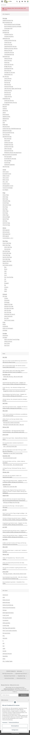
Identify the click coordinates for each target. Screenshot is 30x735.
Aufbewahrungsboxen (9, 164)
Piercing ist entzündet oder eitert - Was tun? (13, 424)
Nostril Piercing (8, 60)
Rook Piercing (7, 92)
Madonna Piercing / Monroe (10, 48)
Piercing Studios (6, 633)
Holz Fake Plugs (6, 251)
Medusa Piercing (8, 50)
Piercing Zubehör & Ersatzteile (10, 154)
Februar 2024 (6, 427)
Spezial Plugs (6, 218)
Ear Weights (5, 189)
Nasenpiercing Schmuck (9, 676)
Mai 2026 (5, 357)
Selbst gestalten (6, 623)
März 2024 (5, 410)
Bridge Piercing (7, 66)
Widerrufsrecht (6, 600)
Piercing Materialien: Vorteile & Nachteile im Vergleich (13, 443)
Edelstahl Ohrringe (8, 306)
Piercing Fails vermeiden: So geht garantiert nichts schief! (14, 568)
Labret (4, 112)
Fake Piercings (6, 166)
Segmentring (6, 118)
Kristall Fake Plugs (7, 253)
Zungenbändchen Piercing (10, 102)
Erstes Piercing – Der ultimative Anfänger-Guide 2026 (14, 388)
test (3, 646)
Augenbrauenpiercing (8, 20)
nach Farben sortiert (7, 265)
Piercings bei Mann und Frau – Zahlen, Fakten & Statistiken (14, 462)
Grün (5, 275)
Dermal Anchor (6, 126)
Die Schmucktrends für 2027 (9, 457)
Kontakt (4, 651)
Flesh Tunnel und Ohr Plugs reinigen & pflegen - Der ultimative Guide (15, 514)
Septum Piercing (8, 58)
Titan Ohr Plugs (6, 224)
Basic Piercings (7, 138)
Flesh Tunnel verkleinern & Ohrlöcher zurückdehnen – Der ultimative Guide (15, 415)
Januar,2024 (5, 434)
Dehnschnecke (6, 232)
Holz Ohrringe (7, 310)
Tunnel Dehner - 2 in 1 (8, 238)
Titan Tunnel (6, 177)
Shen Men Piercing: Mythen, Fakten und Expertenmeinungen (12, 476)
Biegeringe (5, 124)
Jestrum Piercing (8, 44)
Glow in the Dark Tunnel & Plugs (11, 339)
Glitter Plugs (5, 210)
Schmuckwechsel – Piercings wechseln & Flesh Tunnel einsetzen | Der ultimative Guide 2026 (13, 431)
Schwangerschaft (8, 28)
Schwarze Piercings (8, 146)
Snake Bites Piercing (9, 52)
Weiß (5, 291)
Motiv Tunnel (6, 179)
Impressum (4, 722)
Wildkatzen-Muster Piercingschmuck (12, 152)
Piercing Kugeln (8, 156)
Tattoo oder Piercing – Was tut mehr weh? (13, 376)
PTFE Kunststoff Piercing (8, 132)
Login (4, 648)
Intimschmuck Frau (21, 678)
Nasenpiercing (6, 56)
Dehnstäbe (19, 671)
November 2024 (6, 374)
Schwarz (6, 287)
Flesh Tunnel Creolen (9, 320)
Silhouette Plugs (6, 200)
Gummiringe (7, 162)
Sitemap (4, 610)
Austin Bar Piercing (8, 64)
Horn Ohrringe (7, 312)
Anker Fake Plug (8, 247)
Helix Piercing (7, 84)
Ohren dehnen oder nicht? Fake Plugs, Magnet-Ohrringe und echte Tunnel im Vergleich (14, 371)
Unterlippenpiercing (9, 54)
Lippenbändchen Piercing (10, 46)
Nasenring (6, 62)
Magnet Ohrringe (8, 304)
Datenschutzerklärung (14, 722)
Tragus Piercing (8, 96)
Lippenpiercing (6, 38)
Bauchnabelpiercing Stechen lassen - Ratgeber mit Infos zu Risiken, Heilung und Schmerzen (14, 395)
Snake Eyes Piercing (9, 100)
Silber (5, 289)
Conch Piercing (7, 78)
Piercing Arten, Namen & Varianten (11, 422)
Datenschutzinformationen (9, 607)
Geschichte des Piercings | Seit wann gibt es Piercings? (13, 506)
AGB (4, 597)
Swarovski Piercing (8, 150)
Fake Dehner (6, 263)
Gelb (5, 271)
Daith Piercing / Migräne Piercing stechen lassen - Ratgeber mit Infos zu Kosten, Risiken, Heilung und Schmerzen (14, 491)
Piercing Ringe (6, 104)
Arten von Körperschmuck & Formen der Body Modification (13, 563)
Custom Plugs (6, 625)
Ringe (4, 322)
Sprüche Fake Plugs (7, 257)
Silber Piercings (8, 148)
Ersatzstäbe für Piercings (10, 158)
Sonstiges (5, 337)
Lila (5, 279)
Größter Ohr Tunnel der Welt (10, 486)
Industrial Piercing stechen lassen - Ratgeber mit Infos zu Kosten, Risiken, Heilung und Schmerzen (14, 383)
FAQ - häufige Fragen (7, 661)
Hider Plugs (5, 196)
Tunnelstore (5, 620)
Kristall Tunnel (6, 183)
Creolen (6, 298)
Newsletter (5, 656)
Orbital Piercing (8, 90)
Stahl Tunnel (6, 171)
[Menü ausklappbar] (2, 1)
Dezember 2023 (6, 455)
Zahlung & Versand (7, 653)
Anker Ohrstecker (8, 316)
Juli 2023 (5, 509)
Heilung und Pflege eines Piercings (11, 502)
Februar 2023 (6, 554)
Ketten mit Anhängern (8, 328)
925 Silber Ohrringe (9, 308)
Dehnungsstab (6, 230)
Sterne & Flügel (6, 216)
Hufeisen (5, 108)
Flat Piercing (7, 82)
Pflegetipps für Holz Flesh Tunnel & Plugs (12, 453)
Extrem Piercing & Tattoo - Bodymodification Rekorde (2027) (15, 438)
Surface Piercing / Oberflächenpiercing (12, 128)
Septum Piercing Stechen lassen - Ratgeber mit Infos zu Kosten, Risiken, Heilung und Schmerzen (15, 536)
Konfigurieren (15, 729)
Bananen (5, 106)
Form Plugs (5, 212)
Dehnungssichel (6, 234)
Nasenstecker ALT (8, 74)
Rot (5, 285)
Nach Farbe (7, 343)
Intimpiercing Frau (8, 34)
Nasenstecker (6, 114)
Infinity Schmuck (8, 341)
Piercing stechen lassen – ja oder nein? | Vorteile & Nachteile (14, 551)
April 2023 (5, 539)
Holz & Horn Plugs (7, 204)
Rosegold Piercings (8, 144)
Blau (5, 267)
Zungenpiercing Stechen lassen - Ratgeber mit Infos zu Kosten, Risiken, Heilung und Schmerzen (15, 523)
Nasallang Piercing (8, 68)
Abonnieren (23, 695)
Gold (5, 273)
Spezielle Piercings (7, 136)
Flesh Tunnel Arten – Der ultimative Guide (13, 464)
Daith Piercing (7, 80)
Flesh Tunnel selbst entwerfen (10, 630)
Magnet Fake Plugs (7, 261)
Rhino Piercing (7, 70)
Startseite (5, 638)
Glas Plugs (5, 208)
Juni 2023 (5, 527)
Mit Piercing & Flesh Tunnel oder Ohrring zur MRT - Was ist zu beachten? (15, 450)
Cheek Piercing (7, 42)
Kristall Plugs (6, 202)
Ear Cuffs (6, 318)
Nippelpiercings (21, 676)
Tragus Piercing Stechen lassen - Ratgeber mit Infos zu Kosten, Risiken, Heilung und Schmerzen (15, 481)
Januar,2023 (5, 571)
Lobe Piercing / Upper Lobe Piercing (12, 88)
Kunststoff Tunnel (7, 173)
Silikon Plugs (6, 214)
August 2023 (6, 495)
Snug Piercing (7, 94)
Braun (5, 269)
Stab (4, 122)
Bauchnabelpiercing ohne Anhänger (12, 26)
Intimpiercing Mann (9, 36)
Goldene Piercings (8, 142)
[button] (17, 1)
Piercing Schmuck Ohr (7, 673)
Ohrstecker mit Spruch (9, 314)
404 (3, 643)
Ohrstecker (6, 300)
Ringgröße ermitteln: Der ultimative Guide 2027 (14, 391)
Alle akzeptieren (15, 725)
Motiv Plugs (5, 198)
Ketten (4, 324)
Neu (4, 635)
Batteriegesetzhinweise (8, 612)
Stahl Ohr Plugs (6, 222)
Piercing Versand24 (7, 617)
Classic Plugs (6, 194)
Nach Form (6, 345)
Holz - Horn (5, 181)
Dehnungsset (6, 236)
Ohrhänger (6, 302)
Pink (5, 281)
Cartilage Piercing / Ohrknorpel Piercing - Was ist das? (14, 469)
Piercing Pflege (7, 160)
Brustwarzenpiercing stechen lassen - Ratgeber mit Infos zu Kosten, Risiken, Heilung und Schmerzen (15, 531)
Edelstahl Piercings (7, 130)
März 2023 (5, 547)
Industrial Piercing (8, 86)
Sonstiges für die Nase (9, 72)
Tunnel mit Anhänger (8, 187)
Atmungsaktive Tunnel (8, 185)
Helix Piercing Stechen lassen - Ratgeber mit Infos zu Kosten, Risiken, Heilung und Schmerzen (15, 407)
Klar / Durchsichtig (8, 277)
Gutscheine (5, 335)
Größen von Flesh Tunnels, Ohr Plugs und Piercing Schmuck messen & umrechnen (14, 543)
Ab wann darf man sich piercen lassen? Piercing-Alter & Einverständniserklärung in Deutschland (14, 499)
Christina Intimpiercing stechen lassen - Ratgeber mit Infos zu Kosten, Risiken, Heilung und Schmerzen (15, 519)
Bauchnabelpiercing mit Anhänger (12, 24)
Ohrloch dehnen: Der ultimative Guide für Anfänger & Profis (15, 400)
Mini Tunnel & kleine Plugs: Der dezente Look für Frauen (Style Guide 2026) (14, 366)
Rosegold (6, 283)
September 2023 (6, 484)
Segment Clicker (6, 116)
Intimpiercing (6, 32)
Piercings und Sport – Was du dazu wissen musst (14, 573)
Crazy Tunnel (6, 615)
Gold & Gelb (7, 140)
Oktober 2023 (6, 472)
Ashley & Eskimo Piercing (10, 40)
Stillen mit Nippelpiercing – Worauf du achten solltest (13, 558)
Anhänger (5, 330)
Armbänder (5, 326)
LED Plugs (5, 220)
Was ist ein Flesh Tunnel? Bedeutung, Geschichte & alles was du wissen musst (15, 361)
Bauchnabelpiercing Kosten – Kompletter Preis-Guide (14, 582)
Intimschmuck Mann (9, 678)
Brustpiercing (6, 30)
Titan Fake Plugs (6, 255)
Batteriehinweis (6, 602)
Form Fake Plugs (6, 259)
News (4, 658)
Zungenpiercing (6, 98)
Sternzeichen (7, 249)
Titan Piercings (6, 134)
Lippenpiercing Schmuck (21, 673)
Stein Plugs (5, 206)
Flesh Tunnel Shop (15, 733)
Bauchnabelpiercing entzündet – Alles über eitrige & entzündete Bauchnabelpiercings (15, 577)
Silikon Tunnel (6, 175)
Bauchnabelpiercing (7, 22)
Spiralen (5, 120)
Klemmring (5, 110)
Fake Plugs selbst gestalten (9, 628)
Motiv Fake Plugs (6, 245)
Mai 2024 (5, 379)
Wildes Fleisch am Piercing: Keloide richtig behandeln (12, 419)
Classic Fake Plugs (7, 243)
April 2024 (5, 403)
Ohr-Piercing (6, 76)
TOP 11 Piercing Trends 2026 (10, 446)
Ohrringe (5, 296)
